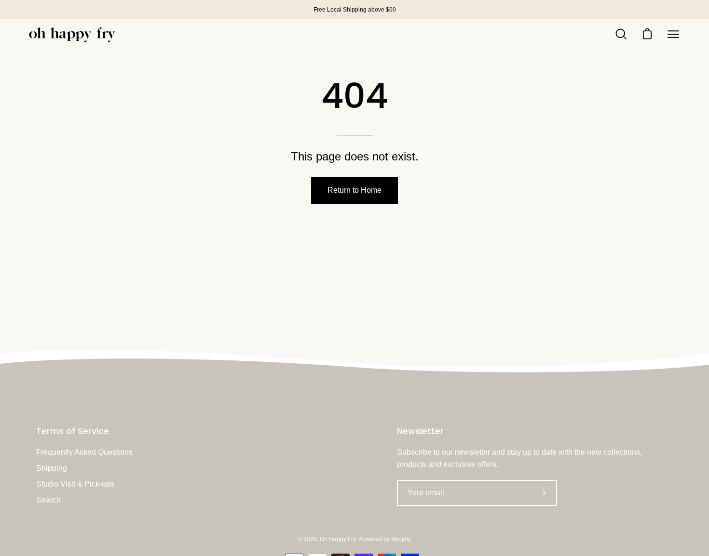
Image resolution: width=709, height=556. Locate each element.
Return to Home (354, 190)
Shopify (400, 539)
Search (48, 500)
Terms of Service (72, 431)
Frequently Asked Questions (84, 452)
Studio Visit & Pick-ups (75, 484)
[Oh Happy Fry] (72, 34)
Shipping (51, 468)
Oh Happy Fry (337, 539)
